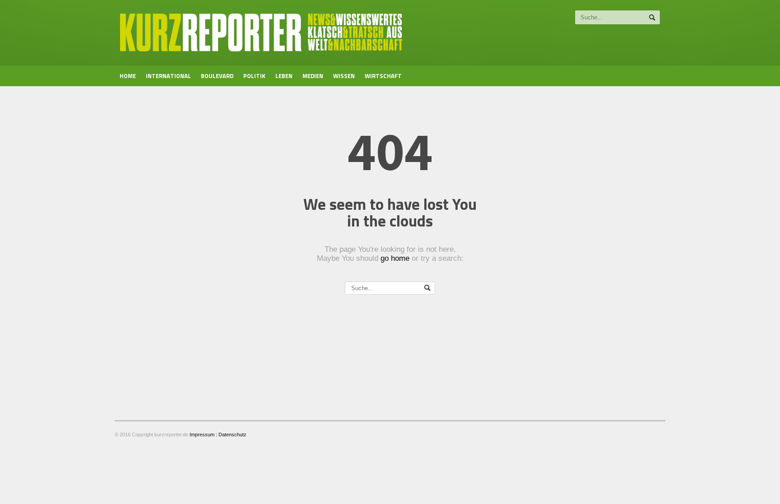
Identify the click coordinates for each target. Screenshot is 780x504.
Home (128, 75)
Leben (283, 75)
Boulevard (217, 75)
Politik (254, 75)
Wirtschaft (383, 75)
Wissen (344, 75)
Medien (312, 75)
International (168, 75)
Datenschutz (232, 434)
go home (395, 258)
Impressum (202, 434)
